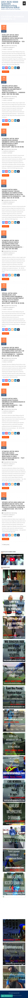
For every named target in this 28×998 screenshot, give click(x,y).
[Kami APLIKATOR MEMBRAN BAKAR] (14, 744)
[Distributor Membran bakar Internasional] (14, 581)
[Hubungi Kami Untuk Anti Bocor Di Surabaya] (14, 674)
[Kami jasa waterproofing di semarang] (14, 814)
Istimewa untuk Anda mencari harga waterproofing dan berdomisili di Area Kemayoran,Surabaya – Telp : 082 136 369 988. (13, 455)
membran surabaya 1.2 (8, 47)
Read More (5, 71)
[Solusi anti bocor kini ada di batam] (14, 860)
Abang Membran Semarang (10, 45)
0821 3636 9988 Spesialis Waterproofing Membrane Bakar (10, 4)
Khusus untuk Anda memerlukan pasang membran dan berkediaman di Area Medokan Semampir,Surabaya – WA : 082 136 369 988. (13, 403)
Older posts (6, 544)
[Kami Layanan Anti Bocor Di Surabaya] (14, 767)
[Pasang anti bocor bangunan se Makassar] (14, 837)
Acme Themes (18, 995)
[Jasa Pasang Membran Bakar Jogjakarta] (14, 790)
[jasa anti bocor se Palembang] (14, 953)
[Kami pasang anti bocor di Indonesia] (14, 930)
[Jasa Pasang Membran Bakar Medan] (14, 650)
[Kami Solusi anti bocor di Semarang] (14, 884)
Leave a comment (7, 49)
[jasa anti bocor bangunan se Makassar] (14, 977)
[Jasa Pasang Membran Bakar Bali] (14, 627)
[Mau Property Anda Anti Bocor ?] (14, 907)
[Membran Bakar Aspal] (14, 604)
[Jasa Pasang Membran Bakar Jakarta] (14, 697)
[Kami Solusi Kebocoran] (14, 720)
